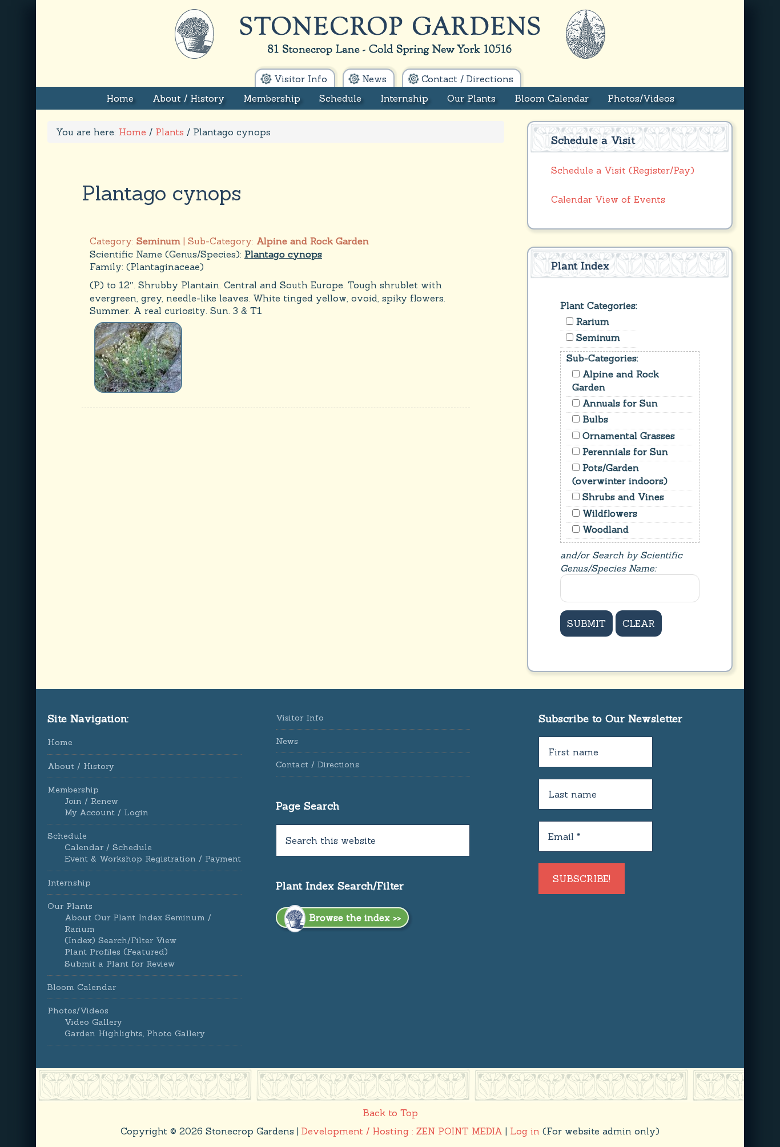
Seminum (596, 337)
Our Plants (70, 906)
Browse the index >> (353, 917)
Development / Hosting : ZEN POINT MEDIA (401, 1131)
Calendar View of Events (608, 199)
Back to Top (390, 1112)
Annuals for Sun (619, 403)
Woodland (604, 529)
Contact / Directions (317, 764)
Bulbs (594, 419)
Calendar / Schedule (108, 847)
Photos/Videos (77, 1010)
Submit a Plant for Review (120, 964)
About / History (80, 766)
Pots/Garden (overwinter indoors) (620, 474)
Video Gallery (93, 1022)
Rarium (591, 321)
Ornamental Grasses (627, 435)
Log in (525, 1131)
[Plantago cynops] (138, 356)
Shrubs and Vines (622, 496)
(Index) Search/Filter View (120, 940)
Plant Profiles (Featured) (116, 952)
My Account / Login (106, 812)
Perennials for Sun (624, 451)
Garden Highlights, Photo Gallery (134, 1033)
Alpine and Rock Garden (615, 380)
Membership (73, 789)
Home (60, 742)
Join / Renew (91, 801)
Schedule (67, 836)
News (287, 741)
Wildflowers (608, 513)
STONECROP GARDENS (390, 34)
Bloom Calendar (81, 987)
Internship (69, 883)
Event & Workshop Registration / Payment (153, 859)
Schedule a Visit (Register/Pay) (622, 170)
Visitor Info (300, 718)
